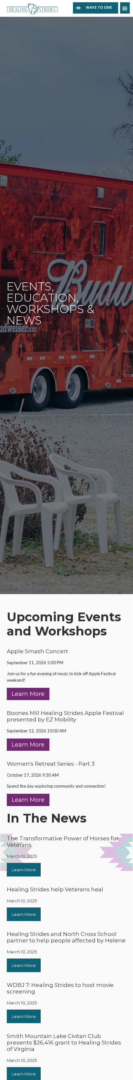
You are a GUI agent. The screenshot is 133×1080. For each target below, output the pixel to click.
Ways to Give (99, 7)
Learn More (28, 693)
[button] (125, 8)
